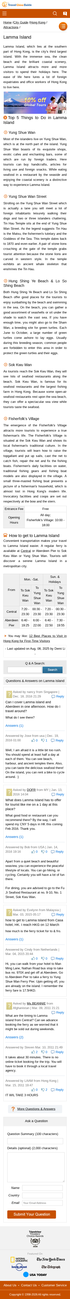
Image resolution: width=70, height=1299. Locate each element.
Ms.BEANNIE (36, 1003)
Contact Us (29, 1285)
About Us (10, 1285)
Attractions (10, 27)
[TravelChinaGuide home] (17, 4)
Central (26, 551)
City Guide (20, 22)
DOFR (31, 790)
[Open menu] (4, 13)
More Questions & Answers (36, 1109)
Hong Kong (37, 22)
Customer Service (54, 1285)
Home (7, 22)
